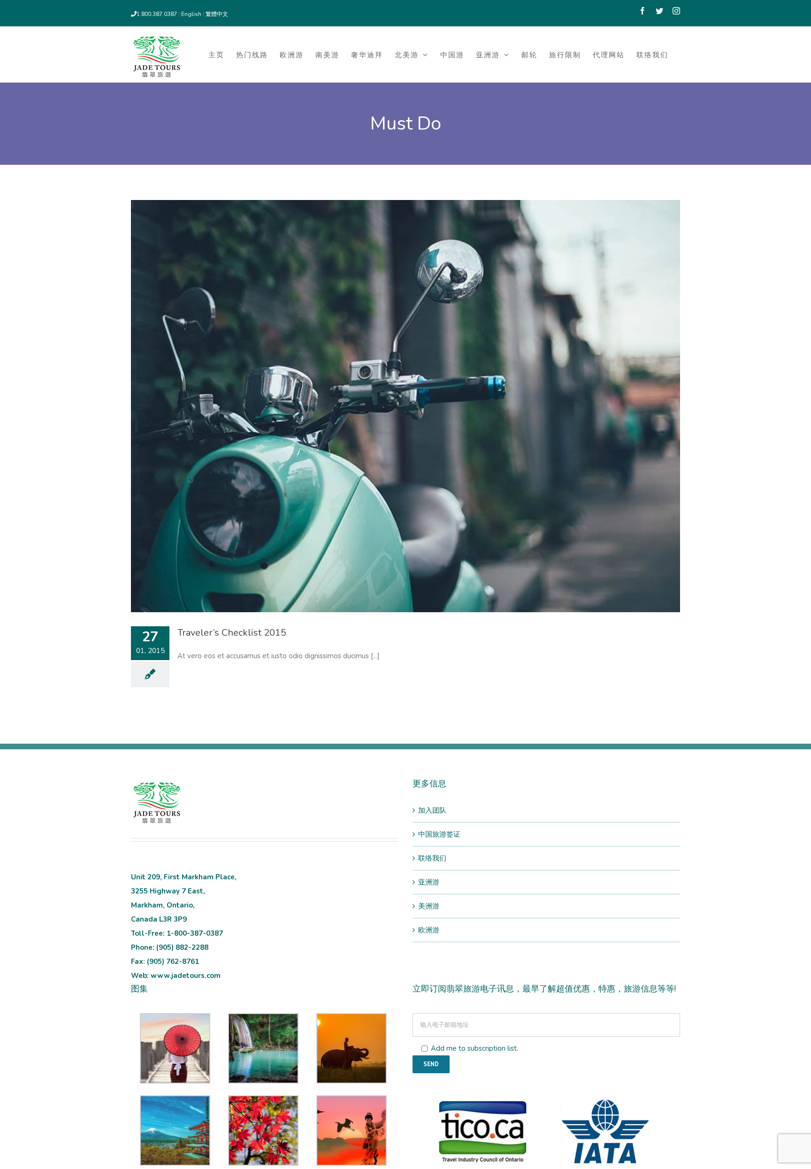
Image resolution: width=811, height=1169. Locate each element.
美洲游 (428, 906)
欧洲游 (428, 930)
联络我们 (432, 858)
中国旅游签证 (439, 834)
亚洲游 (428, 882)
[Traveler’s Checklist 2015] (405, 406)
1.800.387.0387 (157, 14)
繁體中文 (217, 14)
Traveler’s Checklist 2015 (231, 632)
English (192, 14)
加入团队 (432, 810)
